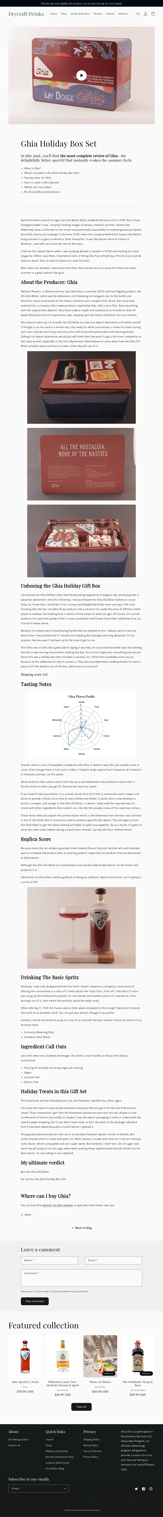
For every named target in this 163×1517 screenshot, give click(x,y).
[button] (138, 13)
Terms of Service (92, 1451)
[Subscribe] (64, 1488)
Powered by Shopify (91, 1510)
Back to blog (83, 1228)
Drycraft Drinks (77, 1510)
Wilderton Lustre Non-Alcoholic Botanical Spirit (62, 1383)
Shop (49, 1445)
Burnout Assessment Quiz (60, 1456)
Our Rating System (18, 1439)
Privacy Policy (90, 1456)
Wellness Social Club (57, 1451)
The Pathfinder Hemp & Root (138, 1383)
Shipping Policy (91, 1439)
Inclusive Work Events (57, 1462)
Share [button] (28, 1214)
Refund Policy (90, 1445)
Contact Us (14, 1445)
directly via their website (58, 1205)
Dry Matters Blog (55, 1468)
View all (81, 1406)
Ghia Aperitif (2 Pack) (25, 1381)
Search (49, 1439)
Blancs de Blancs (100, 1381)
